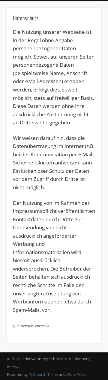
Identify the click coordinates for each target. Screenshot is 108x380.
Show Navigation (87, 53)
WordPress (76, 374)
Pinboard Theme (43, 374)
